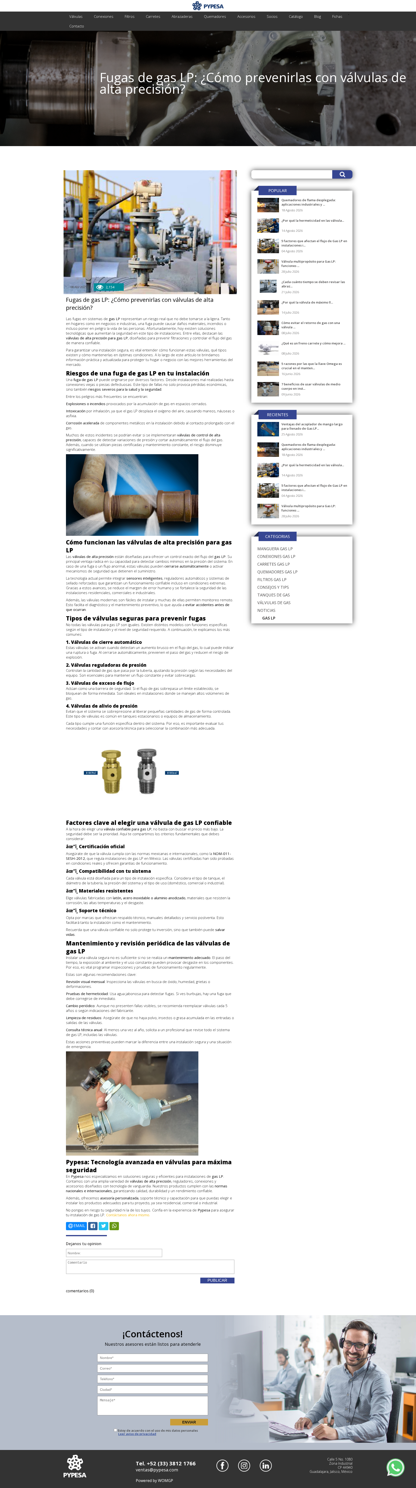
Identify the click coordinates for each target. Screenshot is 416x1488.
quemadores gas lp (277, 572)
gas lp (268, 618)
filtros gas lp (271, 579)
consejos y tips (273, 587)
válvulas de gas (274, 602)
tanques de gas (273, 595)
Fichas (337, 16)
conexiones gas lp (276, 556)
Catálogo (296, 16)
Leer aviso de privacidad (137, 1434)
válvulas (76, 16)
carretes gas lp (273, 564)
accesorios (246, 16)
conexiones (103, 16)
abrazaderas (182, 16)
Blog (317, 16)
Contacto (76, 26)
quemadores (215, 16)
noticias (266, 610)
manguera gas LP (275, 548)
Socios (272, 16)
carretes (153, 16)
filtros (130, 16)
